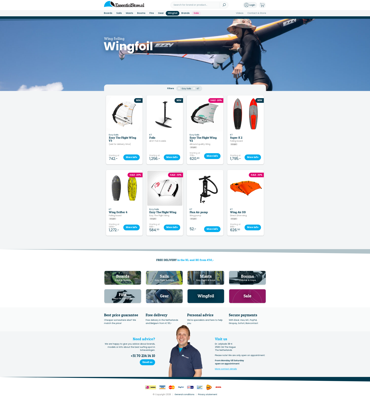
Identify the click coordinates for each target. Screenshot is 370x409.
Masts (129, 13)
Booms (141, 13)
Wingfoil (172, 13)
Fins (151, 13)
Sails (119, 13)
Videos (239, 13)
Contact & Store (256, 13)
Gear (161, 13)
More (131, 157)
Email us (147, 362)
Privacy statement (207, 394)
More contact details (226, 368)
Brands (185, 13)
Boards (108, 13)
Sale (196, 13)
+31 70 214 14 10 (143, 356)
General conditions (184, 394)
